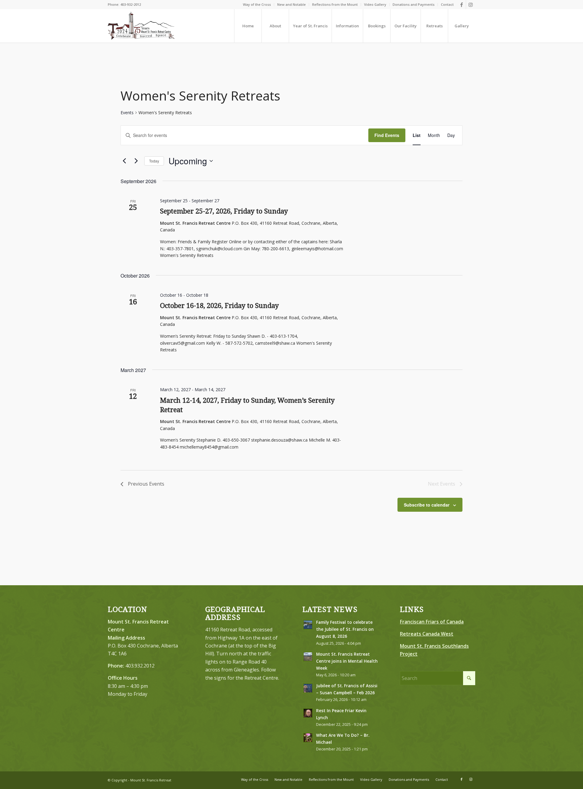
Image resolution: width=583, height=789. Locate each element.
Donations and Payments (414, 4)
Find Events (386, 135)
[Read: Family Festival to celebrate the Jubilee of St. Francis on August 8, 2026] (307, 624)
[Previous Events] (124, 161)
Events (127, 112)
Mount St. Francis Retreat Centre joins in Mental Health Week (347, 661)
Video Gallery (375, 4)
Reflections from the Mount (335, 4)
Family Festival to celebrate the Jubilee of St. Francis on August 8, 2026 (345, 629)
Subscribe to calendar (426, 505)
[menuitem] (257, 4)
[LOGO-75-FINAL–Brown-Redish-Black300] (141, 26)
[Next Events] (136, 161)
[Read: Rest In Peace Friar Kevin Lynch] (307, 713)
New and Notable (291, 4)
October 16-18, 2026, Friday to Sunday (219, 305)
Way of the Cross (257, 4)
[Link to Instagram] (470, 4)
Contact (447, 4)
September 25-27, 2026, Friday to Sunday (224, 211)
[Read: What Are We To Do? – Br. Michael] (307, 737)
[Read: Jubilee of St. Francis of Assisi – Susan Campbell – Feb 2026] (307, 688)
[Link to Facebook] (461, 4)
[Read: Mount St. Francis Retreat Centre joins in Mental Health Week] (307, 656)
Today (154, 160)
